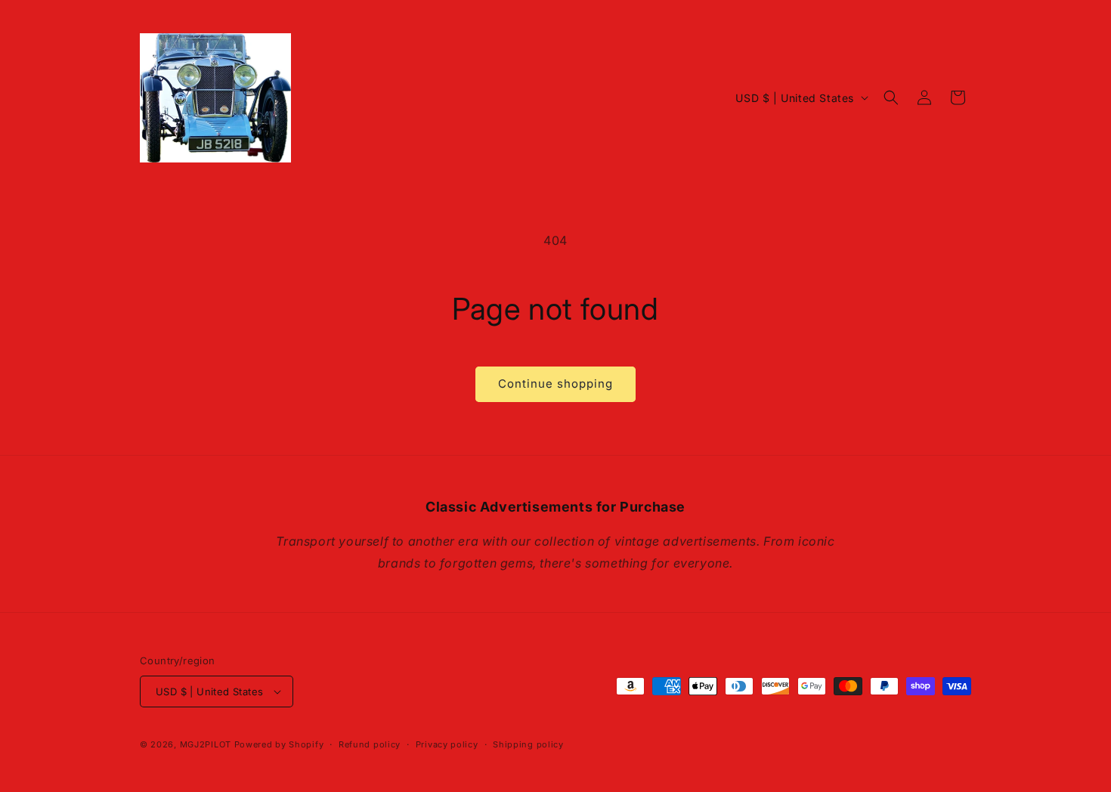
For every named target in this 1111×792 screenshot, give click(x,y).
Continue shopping (555, 383)
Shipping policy (528, 744)
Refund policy (370, 744)
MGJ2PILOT (205, 744)
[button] (891, 97)
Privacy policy (447, 744)
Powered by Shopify (279, 744)
